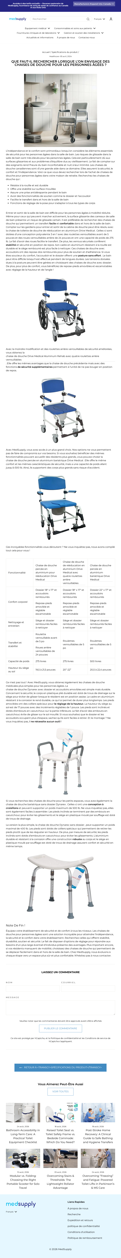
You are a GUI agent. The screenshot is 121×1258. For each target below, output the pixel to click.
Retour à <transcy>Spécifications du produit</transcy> (62, 1067)
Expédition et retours (80, 1220)
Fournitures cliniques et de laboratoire (36, 33)
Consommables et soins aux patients (73, 28)
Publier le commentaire (60, 1028)
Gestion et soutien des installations (82, 33)
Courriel (68, 982)
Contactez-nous (87, 37)
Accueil (46, 52)
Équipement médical (35, 28)
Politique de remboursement (85, 1238)
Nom (9, 982)
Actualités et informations (39, 37)
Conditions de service (96, 1038)
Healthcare (54, 56)
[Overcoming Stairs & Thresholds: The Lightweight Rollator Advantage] (60, 1158)
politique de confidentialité (84, 1226)
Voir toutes (60, 1091)
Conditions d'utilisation (81, 1232)
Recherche (74, 1214)
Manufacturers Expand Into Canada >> (94, 4)
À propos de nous (66, 37)
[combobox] (61, 19)
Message (12, 997)
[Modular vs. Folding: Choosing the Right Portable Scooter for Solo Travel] (23, 1158)
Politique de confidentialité (65, 1038)
